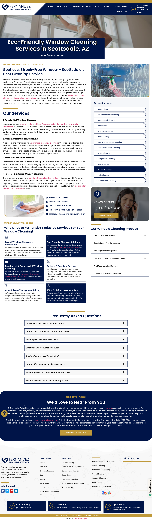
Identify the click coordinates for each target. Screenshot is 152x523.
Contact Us (121, 11)
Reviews (107, 6)
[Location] (52, 505)
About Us (61, 6)
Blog (97, 6)
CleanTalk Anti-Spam (80, 518)
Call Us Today (23, 504)
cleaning (108, 408)
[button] (120, 235)
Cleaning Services (80, 6)
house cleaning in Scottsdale (46, 420)
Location (61, 504)
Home (50, 6)
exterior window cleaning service (43, 178)
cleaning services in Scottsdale (67, 248)
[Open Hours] (108, 507)
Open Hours (119, 504)
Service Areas (121, 6)
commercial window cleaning (44, 143)
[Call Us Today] (12, 506)
